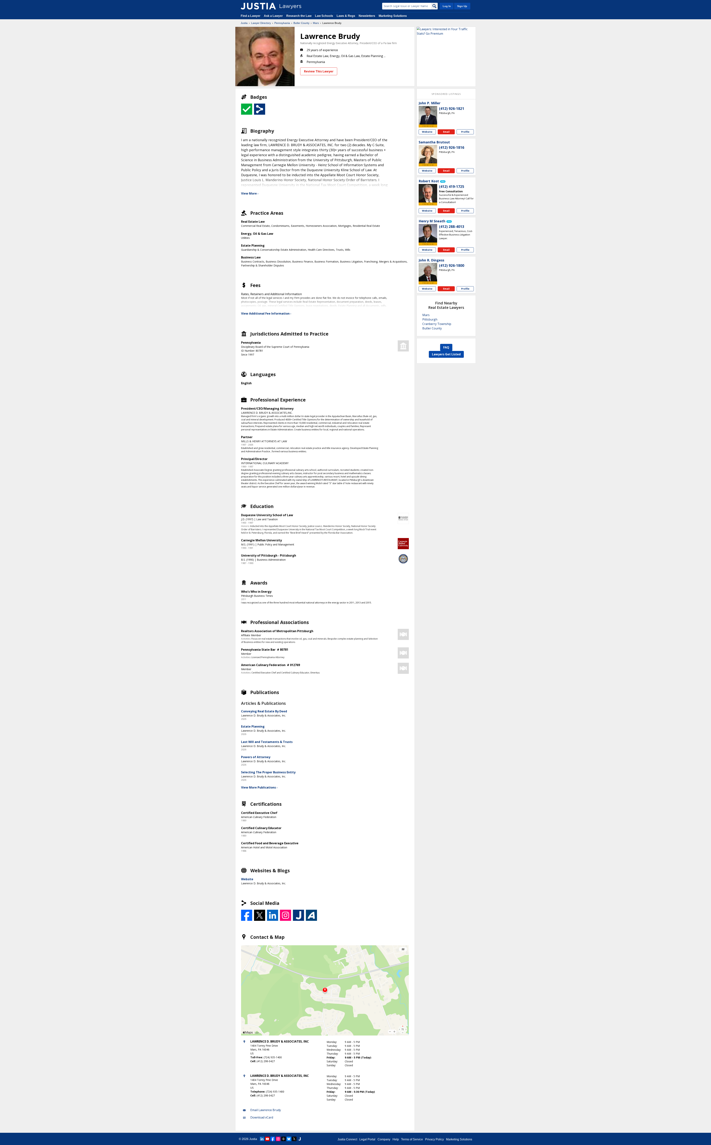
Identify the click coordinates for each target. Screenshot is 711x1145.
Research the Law (298, 15)
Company (384, 1139)
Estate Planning (253, 726)
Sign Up (462, 6)
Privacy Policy (434, 1139)
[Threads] (283, 1139)
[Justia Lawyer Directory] (258, 6)
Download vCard (261, 1117)
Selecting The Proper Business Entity (268, 772)
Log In (447, 6)
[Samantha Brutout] (428, 154)
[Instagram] (278, 1139)
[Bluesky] (289, 1139)
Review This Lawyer (318, 71)
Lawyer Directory (261, 22)
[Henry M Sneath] (428, 233)
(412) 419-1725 (451, 186)
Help (396, 1139)
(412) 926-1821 (451, 108)
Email (446, 131)
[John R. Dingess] (428, 272)
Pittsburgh (429, 319)
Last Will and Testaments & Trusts (267, 742)
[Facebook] (273, 1139)
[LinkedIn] (262, 1139)
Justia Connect (347, 1139)
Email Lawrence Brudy (265, 1110)
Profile (465, 131)
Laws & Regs (346, 15)
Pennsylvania (282, 22)
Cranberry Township (436, 324)
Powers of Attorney (255, 757)
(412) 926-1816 (451, 147)
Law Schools (324, 15)
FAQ (446, 347)
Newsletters (367, 15)
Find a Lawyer (250, 15)
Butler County (301, 22)
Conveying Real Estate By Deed (264, 711)
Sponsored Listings (446, 94)
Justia (244, 22)
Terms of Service (412, 1139)
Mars (316, 22)
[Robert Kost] (428, 193)
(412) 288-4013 (451, 226)
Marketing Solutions (393, 15)
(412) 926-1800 (451, 265)
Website (247, 879)
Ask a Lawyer (273, 15)
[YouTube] (267, 1139)
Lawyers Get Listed (446, 354)
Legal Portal (367, 1139)
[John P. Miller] (428, 115)
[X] (294, 1139)
